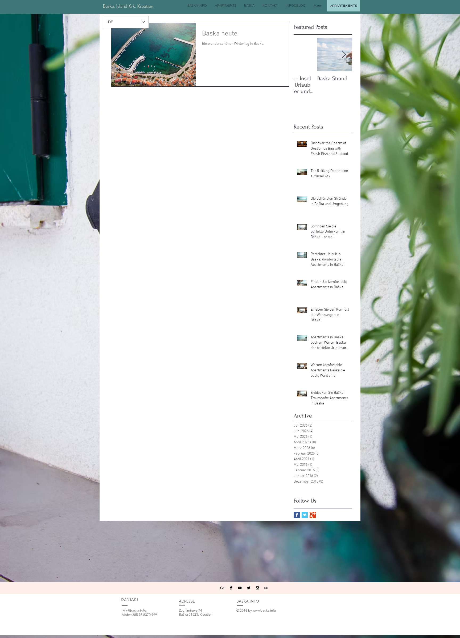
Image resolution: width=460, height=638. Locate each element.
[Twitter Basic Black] (249, 588)
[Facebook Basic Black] (231, 588)
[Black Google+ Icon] (222, 588)
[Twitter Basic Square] (305, 515)
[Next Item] (343, 54)
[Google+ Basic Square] (313, 515)
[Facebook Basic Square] (297, 515)
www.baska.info (264, 610)
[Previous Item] (302, 54)
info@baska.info (134, 611)
